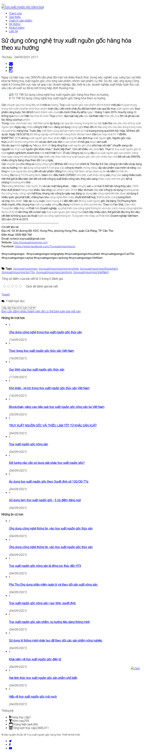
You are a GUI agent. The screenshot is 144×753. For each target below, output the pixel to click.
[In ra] (11, 67)
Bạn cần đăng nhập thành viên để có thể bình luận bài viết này (41, 311)
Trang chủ (15, 13)
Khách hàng (16, 27)
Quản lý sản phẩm (20, 20)
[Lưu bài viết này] (11, 71)
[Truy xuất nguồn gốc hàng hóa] (23, 7)
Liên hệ (13, 31)
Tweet (6, 294)
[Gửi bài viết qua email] (11, 63)
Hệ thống (14, 24)
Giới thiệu (15, 17)
